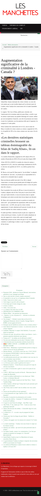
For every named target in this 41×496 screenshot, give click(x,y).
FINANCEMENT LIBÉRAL (10, 28)
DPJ (21, 28)
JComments (19, 290)
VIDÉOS (4, 25)
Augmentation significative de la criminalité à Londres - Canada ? (18, 66)
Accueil (4, 44)
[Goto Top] (38, 493)
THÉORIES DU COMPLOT (17, 25)
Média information (13, 44)
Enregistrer (5, 286)
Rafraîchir (3, 278)
